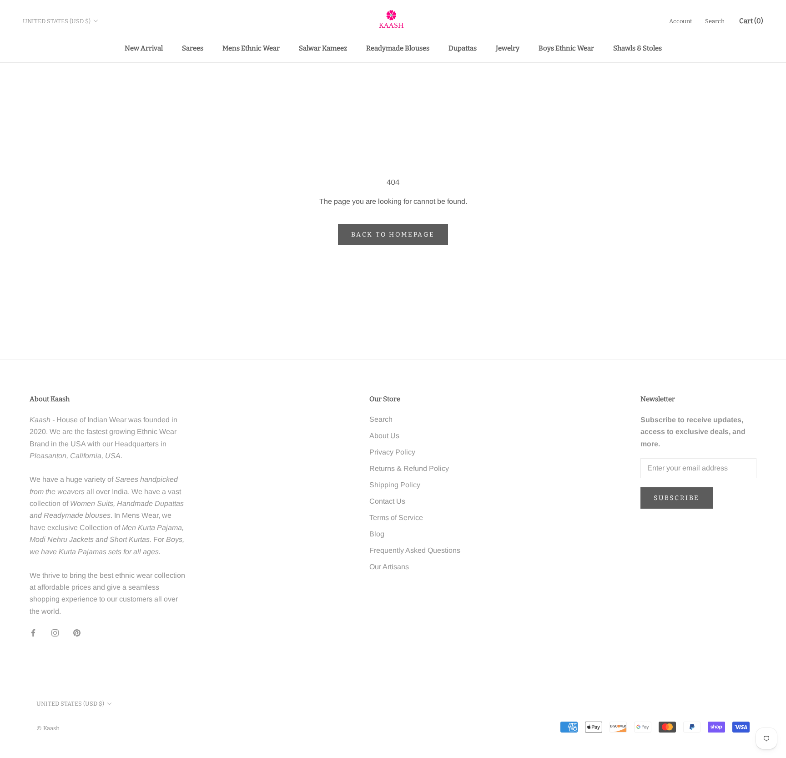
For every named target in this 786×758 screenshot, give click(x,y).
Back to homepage (393, 234)
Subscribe (677, 498)
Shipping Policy (394, 485)
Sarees (192, 48)
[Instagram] (55, 632)
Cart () (751, 21)
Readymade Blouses (397, 48)
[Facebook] (33, 632)
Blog (376, 534)
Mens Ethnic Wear (251, 48)
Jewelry (507, 48)
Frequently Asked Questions (414, 550)
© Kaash (48, 728)
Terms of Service (396, 517)
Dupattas (462, 48)
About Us (384, 436)
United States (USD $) (57, 21)
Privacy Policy (392, 452)
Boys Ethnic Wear (566, 48)
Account (680, 21)
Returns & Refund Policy (409, 468)
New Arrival (144, 48)
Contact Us (387, 501)
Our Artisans (389, 567)
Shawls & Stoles (637, 48)
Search (715, 21)
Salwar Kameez (323, 48)
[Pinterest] (77, 632)
